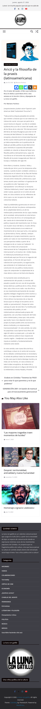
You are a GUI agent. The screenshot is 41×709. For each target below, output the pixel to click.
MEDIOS (4, 628)
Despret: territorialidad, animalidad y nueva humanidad (19, 471)
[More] (35, 87)
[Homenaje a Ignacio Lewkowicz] (20, 486)
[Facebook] (16, 87)
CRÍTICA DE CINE (7, 584)
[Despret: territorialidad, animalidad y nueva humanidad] (20, 448)
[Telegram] (26, 87)
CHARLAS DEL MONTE (9, 597)
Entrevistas (6, 606)
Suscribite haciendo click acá (12, 633)
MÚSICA (4, 624)
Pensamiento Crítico (9, 615)
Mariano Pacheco (21, 82)
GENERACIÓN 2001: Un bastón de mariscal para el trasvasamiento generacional (20, 390)
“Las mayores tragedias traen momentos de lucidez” (18, 434)
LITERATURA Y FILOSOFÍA (11, 64)
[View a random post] (36, 31)
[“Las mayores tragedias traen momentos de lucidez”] (20, 404)
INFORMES (5, 566)
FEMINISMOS (6, 602)
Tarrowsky (5, 580)
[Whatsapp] (21, 87)
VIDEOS (4, 571)
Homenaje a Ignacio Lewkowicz (19, 507)
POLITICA (5, 619)
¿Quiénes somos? (8, 593)
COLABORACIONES (8, 575)
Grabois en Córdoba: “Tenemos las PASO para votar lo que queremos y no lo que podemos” (20, 381)
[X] (30, 87)
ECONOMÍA (6, 589)
